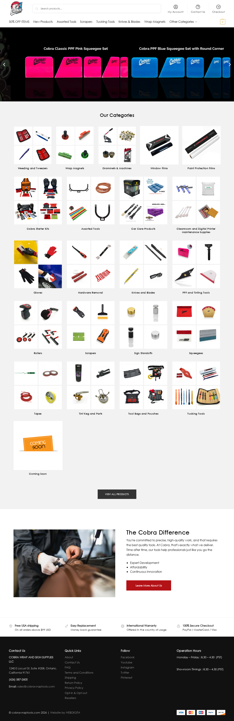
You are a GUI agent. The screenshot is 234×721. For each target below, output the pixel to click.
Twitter (125, 672)
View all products (117, 494)
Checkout (218, 12)
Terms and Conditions (79, 672)
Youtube (126, 662)
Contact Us (198, 12)
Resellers (70, 698)
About (69, 657)
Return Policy (73, 683)
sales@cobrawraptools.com (36, 686)
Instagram (127, 667)
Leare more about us (149, 585)
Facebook (128, 657)
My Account (176, 12)
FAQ (67, 667)
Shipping (70, 677)
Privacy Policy (74, 688)
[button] (216, 21)
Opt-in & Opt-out (76, 693)
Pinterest (126, 677)
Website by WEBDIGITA (65, 712)
